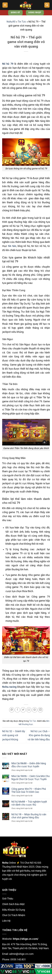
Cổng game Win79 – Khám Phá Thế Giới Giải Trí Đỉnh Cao (28, 790)
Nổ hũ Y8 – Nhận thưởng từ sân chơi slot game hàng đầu (28, 816)
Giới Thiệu (7, 898)
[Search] (47, 5)
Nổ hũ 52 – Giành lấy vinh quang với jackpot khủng (13, 735)
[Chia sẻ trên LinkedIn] (40, 709)
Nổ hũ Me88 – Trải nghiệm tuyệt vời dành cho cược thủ (29, 803)
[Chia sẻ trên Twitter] (23, 709)
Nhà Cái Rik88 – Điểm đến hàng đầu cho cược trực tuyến (28, 765)
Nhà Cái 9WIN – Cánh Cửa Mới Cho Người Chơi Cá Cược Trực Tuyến (30, 778)
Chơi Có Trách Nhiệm (13, 915)
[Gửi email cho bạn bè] (28, 709)
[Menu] (5, 5)
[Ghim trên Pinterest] (34, 709)
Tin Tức (22, 21)
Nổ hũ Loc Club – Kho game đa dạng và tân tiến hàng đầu (39, 735)
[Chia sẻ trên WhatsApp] (11, 709)
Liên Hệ (6, 920)
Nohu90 (11, 21)
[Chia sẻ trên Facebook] (17, 709)
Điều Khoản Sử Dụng (13, 909)
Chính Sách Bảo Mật (13, 904)
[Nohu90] (26, 5)
